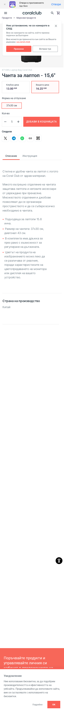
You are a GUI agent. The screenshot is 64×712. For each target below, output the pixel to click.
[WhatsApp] (22, 138)
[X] (5, 138)
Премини (19, 49)
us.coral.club (23, 42)
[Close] (5, 4)
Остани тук (45, 49)
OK (53, 704)
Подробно (37, 704)
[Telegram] (14, 138)
